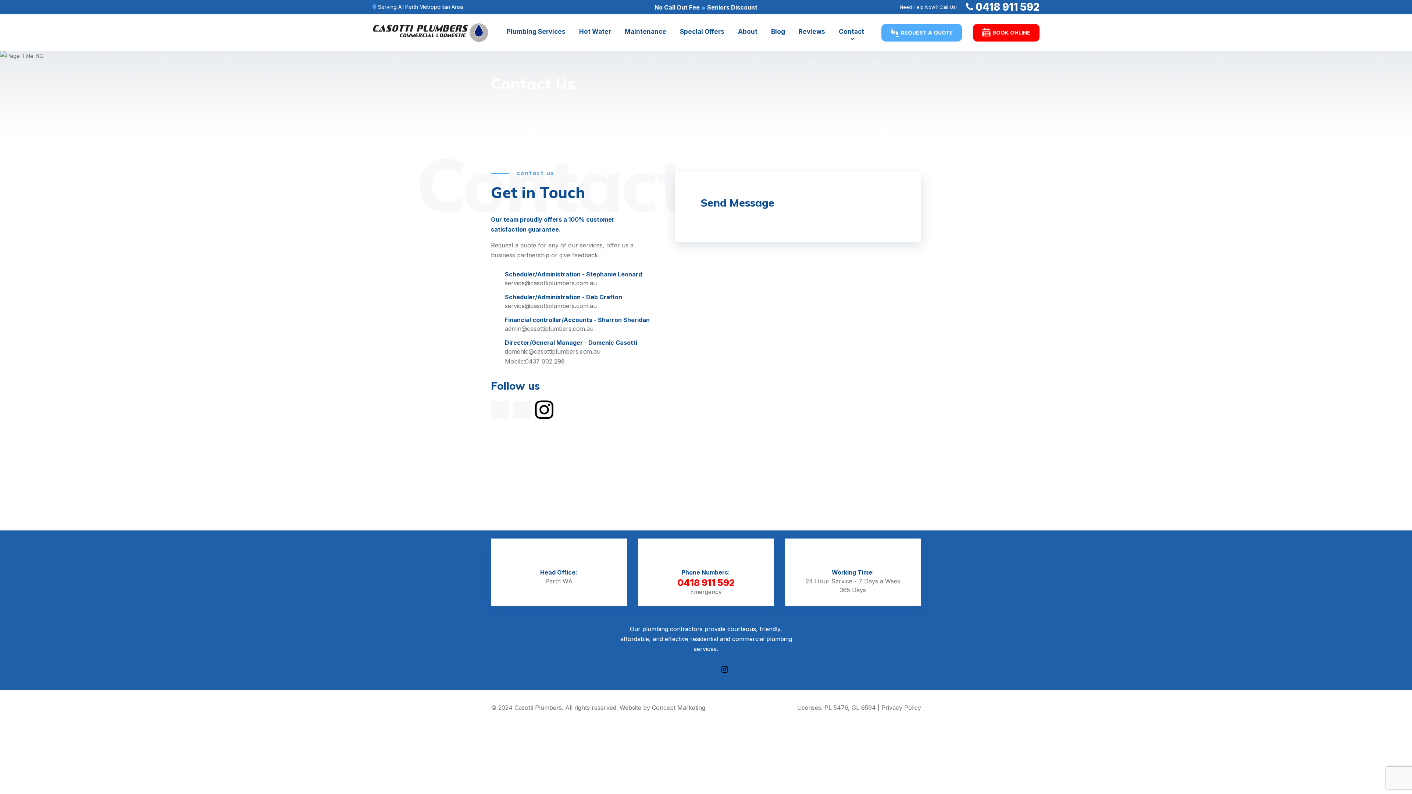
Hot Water (595, 31)
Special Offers (702, 31)
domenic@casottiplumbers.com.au (552, 351)
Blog (778, 31)
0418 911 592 (1008, 7)
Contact (851, 31)
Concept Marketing (678, 707)
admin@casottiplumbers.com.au (549, 328)
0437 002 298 (545, 361)
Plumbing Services (536, 31)
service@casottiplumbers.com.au (551, 283)
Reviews (812, 31)
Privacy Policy (901, 707)
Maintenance (645, 31)
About (747, 31)
